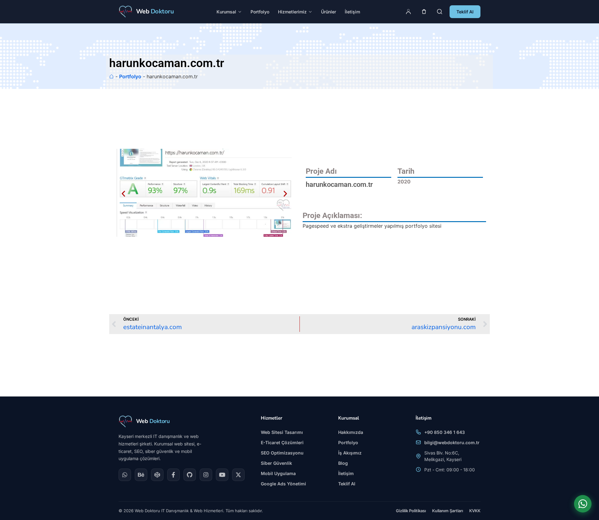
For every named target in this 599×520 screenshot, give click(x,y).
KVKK (474, 510)
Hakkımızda (350, 432)
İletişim (352, 11)
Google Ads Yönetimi (283, 483)
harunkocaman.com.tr (339, 184)
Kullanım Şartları (447, 510)
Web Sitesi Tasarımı (282, 432)
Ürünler (328, 11)
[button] (123, 193)
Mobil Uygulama (278, 473)
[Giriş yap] (408, 11)
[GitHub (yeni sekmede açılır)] (189, 475)
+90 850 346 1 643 (444, 432)
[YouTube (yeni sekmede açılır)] (222, 475)
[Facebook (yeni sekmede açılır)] (173, 475)
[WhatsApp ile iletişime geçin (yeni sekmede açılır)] (583, 504)
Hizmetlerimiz (292, 11)
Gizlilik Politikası (411, 510)
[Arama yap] (439, 11)
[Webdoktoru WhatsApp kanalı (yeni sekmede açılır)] (125, 475)
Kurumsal (226, 11)
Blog (343, 463)
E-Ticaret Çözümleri (282, 442)
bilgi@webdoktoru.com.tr (452, 442)
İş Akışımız (350, 452)
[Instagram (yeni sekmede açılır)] (206, 475)
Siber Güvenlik (276, 463)
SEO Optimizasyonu (282, 452)
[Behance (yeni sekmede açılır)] (141, 475)
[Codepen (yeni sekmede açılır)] (157, 475)
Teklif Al (465, 11)
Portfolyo (260, 11)
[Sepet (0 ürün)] (424, 11)
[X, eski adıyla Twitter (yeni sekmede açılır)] (238, 475)
